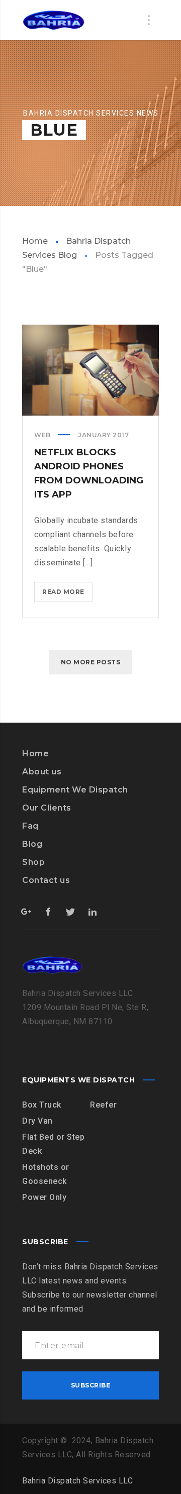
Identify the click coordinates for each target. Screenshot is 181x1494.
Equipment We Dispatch (75, 789)
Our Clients (46, 808)
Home (35, 241)
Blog (32, 844)
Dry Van (37, 1121)
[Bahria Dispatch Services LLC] (53, 20)
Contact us (46, 880)
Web (42, 435)
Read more (67, 594)
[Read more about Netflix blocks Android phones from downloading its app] (90, 370)
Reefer (103, 1105)
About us (41, 771)
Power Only (44, 1197)
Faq (30, 826)
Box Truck (41, 1105)
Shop (33, 862)
